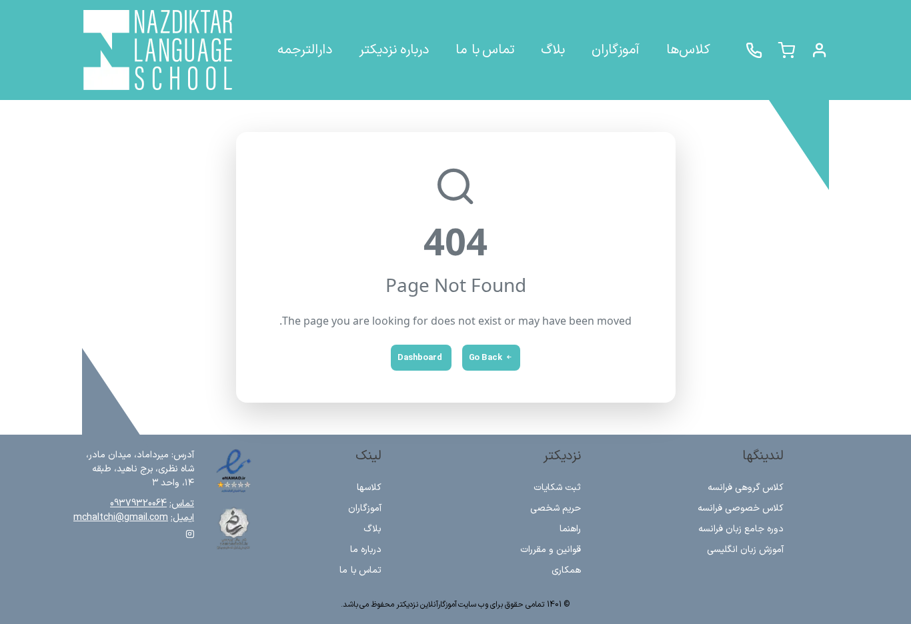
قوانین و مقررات (550, 550)
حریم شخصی (555, 508)
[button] (819, 50)
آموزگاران (364, 508)
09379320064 (138, 504)
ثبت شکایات (557, 488)
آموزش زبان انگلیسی (745, 550)
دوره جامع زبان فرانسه (741, 529)
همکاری (566, 570)
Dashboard (419, 357)
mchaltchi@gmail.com (120, 518)
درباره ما (365, 550)
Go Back (485, 357)
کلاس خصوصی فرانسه (741, 508)
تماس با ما (360, 570)
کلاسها (369, 488)
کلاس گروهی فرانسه (746, 488)
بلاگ (372, 529)
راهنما (570, 529)
